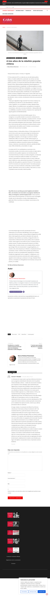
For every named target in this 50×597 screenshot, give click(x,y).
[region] (33, 586)
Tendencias (28, 9)
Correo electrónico (11, 477)
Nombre (9, 471)
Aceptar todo (42, 591)
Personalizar (24, 591)
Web (8, 482)
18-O (19, 333)
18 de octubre (14, 333)
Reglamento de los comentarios (13, 558)
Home (4, 26)
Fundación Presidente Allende (13, 555)
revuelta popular (31, 333)
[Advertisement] (25, 180)
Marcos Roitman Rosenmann (13, 65)
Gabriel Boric (24, 333)
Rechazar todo (33, 591)
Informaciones (19, 9)
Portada (25, 56)
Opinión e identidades (8, 9)
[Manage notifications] (47, 594)
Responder (13, 442)
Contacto (13, 562)
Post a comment (33, 65)
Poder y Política (19, 56)
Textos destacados (38, 9)
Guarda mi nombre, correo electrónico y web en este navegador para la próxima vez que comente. (24, 490)
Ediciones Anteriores (8, 12)
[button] (45, 1)
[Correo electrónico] (24, 290)
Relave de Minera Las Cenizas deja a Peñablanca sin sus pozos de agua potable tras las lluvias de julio (24, 2)
